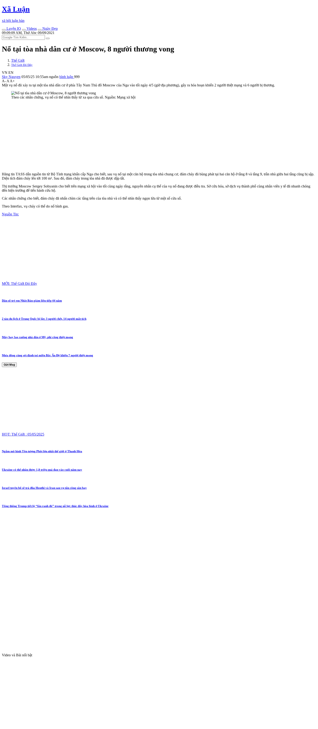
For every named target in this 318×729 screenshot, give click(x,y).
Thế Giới (17, 60)
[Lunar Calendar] (39, 30)
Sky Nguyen (11, 77)
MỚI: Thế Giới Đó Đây (19, 284)
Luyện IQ (13, 29)
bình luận (66, 77)
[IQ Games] (4, 30)
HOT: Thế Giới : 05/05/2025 (23, 434)
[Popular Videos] (24, 30)
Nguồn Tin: (10, 214)
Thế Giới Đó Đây (22, 65)
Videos (31, 29)
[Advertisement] (141, 135)
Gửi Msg (9, 364)
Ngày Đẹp (49, 29)
